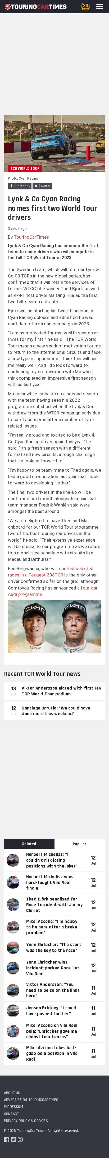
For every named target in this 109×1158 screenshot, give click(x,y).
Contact (11, 1114)
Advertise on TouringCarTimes (31, 1099)
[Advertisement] (54, 57)
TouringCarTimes (31, 237)
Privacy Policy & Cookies (26, 1120)
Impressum (13, 1106)
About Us (12, 1092)
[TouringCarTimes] (35, 7)
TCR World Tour (25, 168)
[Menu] (99, 6)
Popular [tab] (79, 843)
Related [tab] (29, 843)
